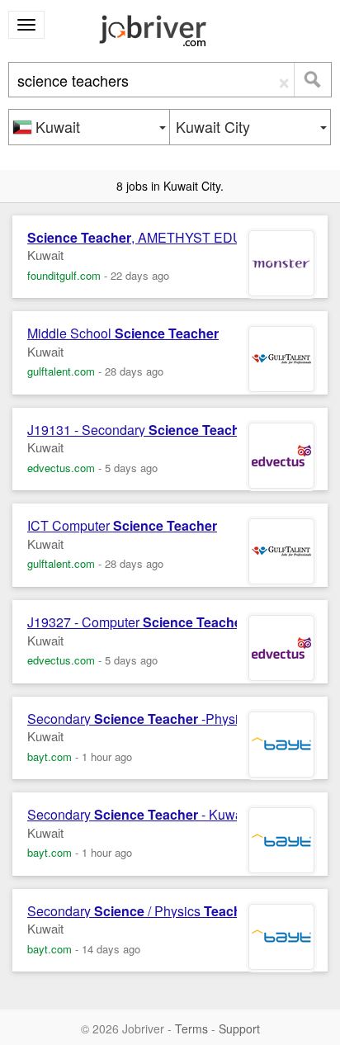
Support (239, 1028)
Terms (191, 1028)
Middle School (123, 333)
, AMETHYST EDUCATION (159, 237)
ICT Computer (122, 525)
